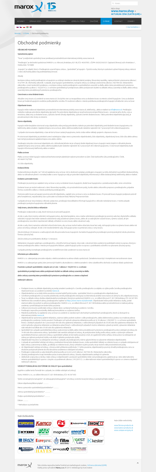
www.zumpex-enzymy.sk (123, 430)
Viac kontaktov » (133, 27)
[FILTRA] (61, 441)
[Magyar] (27, 27)
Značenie (94, 21)
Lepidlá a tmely (78, 21)
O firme (106, 21)
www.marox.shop (122, 11)
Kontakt (118, 21)
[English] (31, 27)
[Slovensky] (17, 27)
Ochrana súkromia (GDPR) (97, 465)
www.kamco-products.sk (123, 428)
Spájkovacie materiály (56, 21)
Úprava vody (35, 21)
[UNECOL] (78, 432)
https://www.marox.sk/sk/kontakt (79, 301)
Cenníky (131, 21)
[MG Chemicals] (26, 449)
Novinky (21, 21)
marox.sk (55, 291)
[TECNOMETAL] (95, 432)
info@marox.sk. (116, 110)
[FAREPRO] (44, 441)
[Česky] (21, 27)
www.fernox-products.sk (123, 425)
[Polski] (24, 27)
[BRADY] (26, 441)
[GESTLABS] (78, 441)
